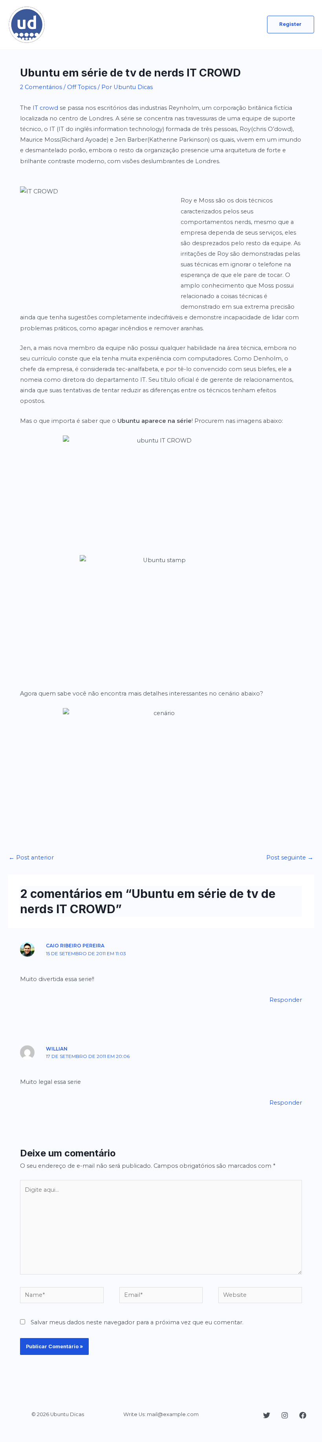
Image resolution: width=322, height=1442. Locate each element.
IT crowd (45, 107)
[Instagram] (284, 1415)
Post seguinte (289, 857)
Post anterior (31, 857)
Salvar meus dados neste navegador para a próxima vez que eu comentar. (137, 1322)
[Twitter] (266, 1415)
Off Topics (81, 87)
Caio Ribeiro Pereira (75, 946)
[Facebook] (302, 1415)
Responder (285, 999)
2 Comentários (41, 87)
